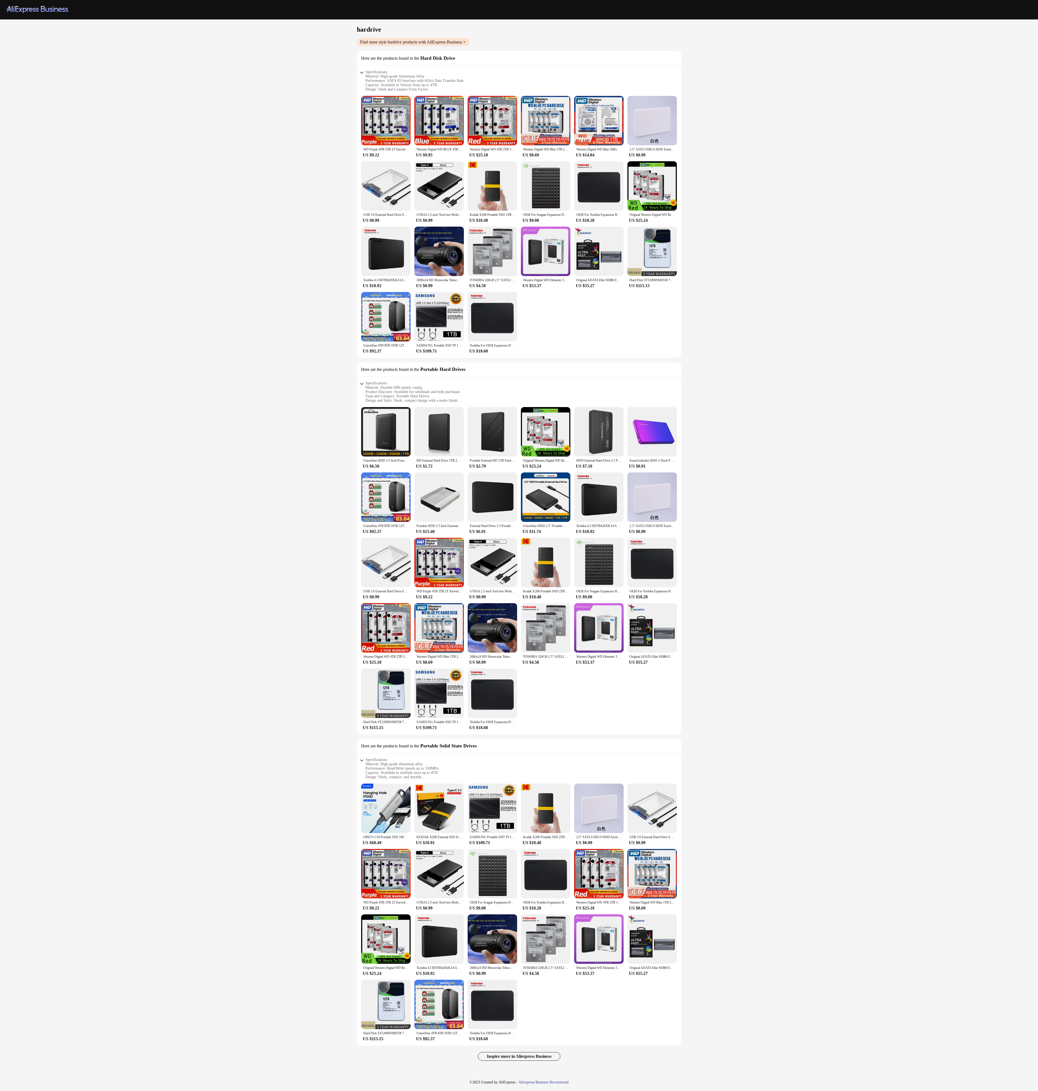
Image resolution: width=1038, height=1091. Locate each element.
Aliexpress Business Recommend (543, 1082)
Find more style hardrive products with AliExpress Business (411, 42)
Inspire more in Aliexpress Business (519, 1056)
